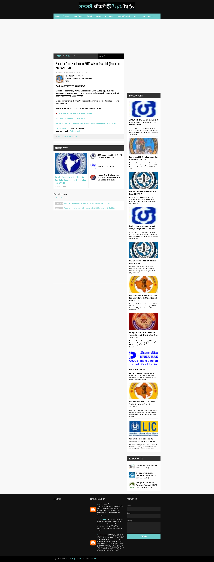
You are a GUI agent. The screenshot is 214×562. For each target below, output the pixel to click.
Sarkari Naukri (62, 128)
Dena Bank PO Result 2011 (106, 166)
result (75, 136)
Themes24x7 (93, 559)
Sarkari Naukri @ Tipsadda (73, 559)
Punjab (89, 16)
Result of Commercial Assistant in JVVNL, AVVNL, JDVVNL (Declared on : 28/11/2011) (142, 227)
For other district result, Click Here (70, 118)
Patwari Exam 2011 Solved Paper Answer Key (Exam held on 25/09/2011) (86, 123)
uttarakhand (109, 16)
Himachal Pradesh (123, 16)
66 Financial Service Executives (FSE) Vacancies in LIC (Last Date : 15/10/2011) (142, 439)
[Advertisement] (89, 37)
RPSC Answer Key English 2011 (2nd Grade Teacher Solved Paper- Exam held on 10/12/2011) (142, 404)
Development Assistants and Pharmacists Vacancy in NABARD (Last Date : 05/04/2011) (146, 485)
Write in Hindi (75, 131)
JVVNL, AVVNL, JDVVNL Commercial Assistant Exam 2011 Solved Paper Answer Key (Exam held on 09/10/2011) (143, 122)
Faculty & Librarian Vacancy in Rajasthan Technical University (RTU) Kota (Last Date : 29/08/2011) (143, 335)
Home (57, 16)
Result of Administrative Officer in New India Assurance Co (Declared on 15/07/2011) (70, 180)
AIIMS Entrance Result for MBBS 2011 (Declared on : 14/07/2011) (110, 156)
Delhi (135, 16)
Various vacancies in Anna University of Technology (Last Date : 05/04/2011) (146, 475)
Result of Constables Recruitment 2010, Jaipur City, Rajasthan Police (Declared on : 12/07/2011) (109, 177)
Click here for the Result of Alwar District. (75, 113)
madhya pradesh (147, 16)
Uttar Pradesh (79, 16)
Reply (60, 72)
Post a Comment (62, 198)
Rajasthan (66, 16)
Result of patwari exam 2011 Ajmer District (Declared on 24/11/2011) (88, 203)
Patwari (64, 136)
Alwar (69, 56)
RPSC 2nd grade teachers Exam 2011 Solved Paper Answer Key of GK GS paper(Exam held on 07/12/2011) (143, 297)
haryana (98, 16)
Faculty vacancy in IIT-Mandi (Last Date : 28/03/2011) (147, 466)
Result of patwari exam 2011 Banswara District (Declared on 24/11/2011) (89, 208)
